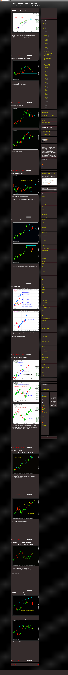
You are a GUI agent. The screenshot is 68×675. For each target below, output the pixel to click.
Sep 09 (46, 89)
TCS (42, 352)
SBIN (42, 325)
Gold (42, 266)
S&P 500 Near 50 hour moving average (21, 10)
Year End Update (44, 375)
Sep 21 (46, 72)
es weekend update (45, 250)
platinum (43, 310)
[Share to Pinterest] (31, 55)
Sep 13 (46, 83)
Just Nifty (44, 166)
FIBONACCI (44, 258)
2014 (44, 28)
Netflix (43, 294)
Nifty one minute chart (17, 173)
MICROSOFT (44, 289)
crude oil (43, 230)
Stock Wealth (45, 164)
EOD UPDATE (44, 240)
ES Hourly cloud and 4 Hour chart (48, 173)
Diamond (43, 237)
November (45, 36)
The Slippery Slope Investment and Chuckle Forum (44, 425)
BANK (43, 209)
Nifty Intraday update (16, 219)
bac (42, 206)
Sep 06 (46, 93)
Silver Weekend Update (45, 328)
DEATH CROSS (44, 235)
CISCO (43, 222)
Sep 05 (46, 94)
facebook (43, 256)
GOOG (43, 268)
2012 (44, 31)
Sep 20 (46, 74)
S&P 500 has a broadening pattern (20, 592)
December (45, 35)
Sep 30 (46, 40)
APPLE (43, 201)
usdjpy (43, 372)
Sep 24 (46, 48)
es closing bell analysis (45, 243)
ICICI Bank (43, 274)
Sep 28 (46, 43)
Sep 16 (46, 79)
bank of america (44, 212)
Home (25, 664)
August (45, 101)
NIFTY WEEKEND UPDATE (46, 307)
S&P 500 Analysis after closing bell (20, 357)
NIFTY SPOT (44, 305)
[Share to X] (29, 55)
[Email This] (27, 55)
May (44, 105)
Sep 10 (46, 87)
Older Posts (36, 664)
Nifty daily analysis (16, 286)
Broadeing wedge (44, 217)
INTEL (43, 281)
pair (42, 308)
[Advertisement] (25, 47)
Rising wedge (44, 320)
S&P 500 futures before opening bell (20, 58)
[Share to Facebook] (30, 55)
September (45, 39)
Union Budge (44, 364)
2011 (44, 32)
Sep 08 (46, 90)
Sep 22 (46, 71)
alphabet (43, 196)
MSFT (43, 292)
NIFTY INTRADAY (44, 302)
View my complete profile (50, 141)
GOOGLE (43, 269)
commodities (44, 225)
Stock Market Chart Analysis (24, 4)
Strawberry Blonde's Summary (44, 405)
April (44, 107)
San (48, 139)
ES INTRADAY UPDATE (45, 245)
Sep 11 (46, 86)
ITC (42, 284)
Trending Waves (43, 409)
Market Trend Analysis (44, 420)
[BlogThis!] (28, 55)
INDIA (43, 276)
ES (42, 242)
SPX (42, 333)
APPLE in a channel (16, 450)
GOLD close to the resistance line (20, 497)
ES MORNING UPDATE (45, 248)
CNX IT (43, 224)
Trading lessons (44, 356)
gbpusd (43, 263)
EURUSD (43, 253)
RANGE (43, 315)
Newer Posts (13, 664)
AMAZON (43, 198)
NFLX (43, 295)
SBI (42, 323)
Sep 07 (46, 91)
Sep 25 (46, 47)
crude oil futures (44, 232)
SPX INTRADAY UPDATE (46, 336)
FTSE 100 (43, 261)
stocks (43, 344)
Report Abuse (44, 170)
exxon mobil (44, 255)
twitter (43, 362)
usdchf (43, 370)
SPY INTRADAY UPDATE (46, 341)
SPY (42, 339)
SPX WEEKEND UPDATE (46, 338)
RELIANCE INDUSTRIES (46, 318)
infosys (43, 279)
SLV (42, 331)
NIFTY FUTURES (44, 300)
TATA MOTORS (44, 351)
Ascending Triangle (45, 204)
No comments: (23, 55)
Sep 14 (46, 82)
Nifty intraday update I (17, 105)
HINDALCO (43, 271)
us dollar (43, 365)
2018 (44, 23)
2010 (44, 34)
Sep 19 (46, 75)
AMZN (43, 199)
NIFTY (43, 297)
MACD (43, 287)
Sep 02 (46, 98)
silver (42, 326)
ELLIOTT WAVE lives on (44, 416)
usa (42, 369)
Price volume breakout (45, 312)
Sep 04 (46, 95)
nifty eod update (44, 299)
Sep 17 (46, 78)
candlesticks (44, 219)
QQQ (42, 313)
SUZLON (43, 349)
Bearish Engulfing (44, 214)
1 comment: (23, 170)
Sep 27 (46, 44)
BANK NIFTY (44, 211)
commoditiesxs (44, 227)
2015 (44, 27)
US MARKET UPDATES (45, 367)
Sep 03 (46, 97)
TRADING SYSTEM (45, 357)
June (44, 104)
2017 (44, 24)
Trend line (43, 359)
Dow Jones (43, 238)
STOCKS (43, 346)
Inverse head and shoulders (46, 282)
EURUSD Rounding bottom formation (21, 542)
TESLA (43, 354)
